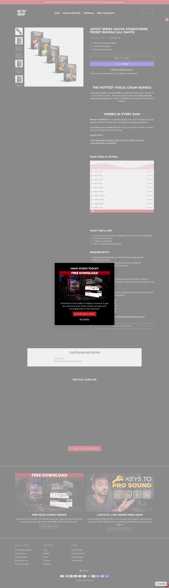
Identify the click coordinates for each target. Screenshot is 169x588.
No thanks (84, 319)
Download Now (84, 314)
